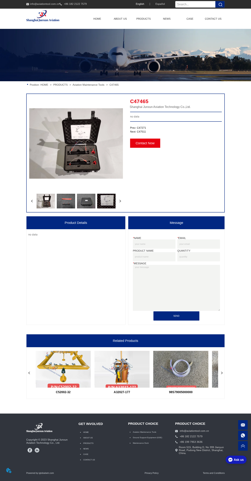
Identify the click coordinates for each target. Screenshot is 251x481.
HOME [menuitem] (97, 18)
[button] (143, 19)
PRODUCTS (60, 84)
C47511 (141, 131)
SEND (176, 316)
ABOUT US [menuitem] (120, 18)
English (140, 3)
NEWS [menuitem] (167, 18)
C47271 (141, 127)
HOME (44, 84)
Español (160, 3)
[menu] (155, 19)
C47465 (114, 84)
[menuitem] (143, 19)
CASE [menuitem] (190, 18)
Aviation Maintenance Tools (88, 84)
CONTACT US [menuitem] (213, 18)
